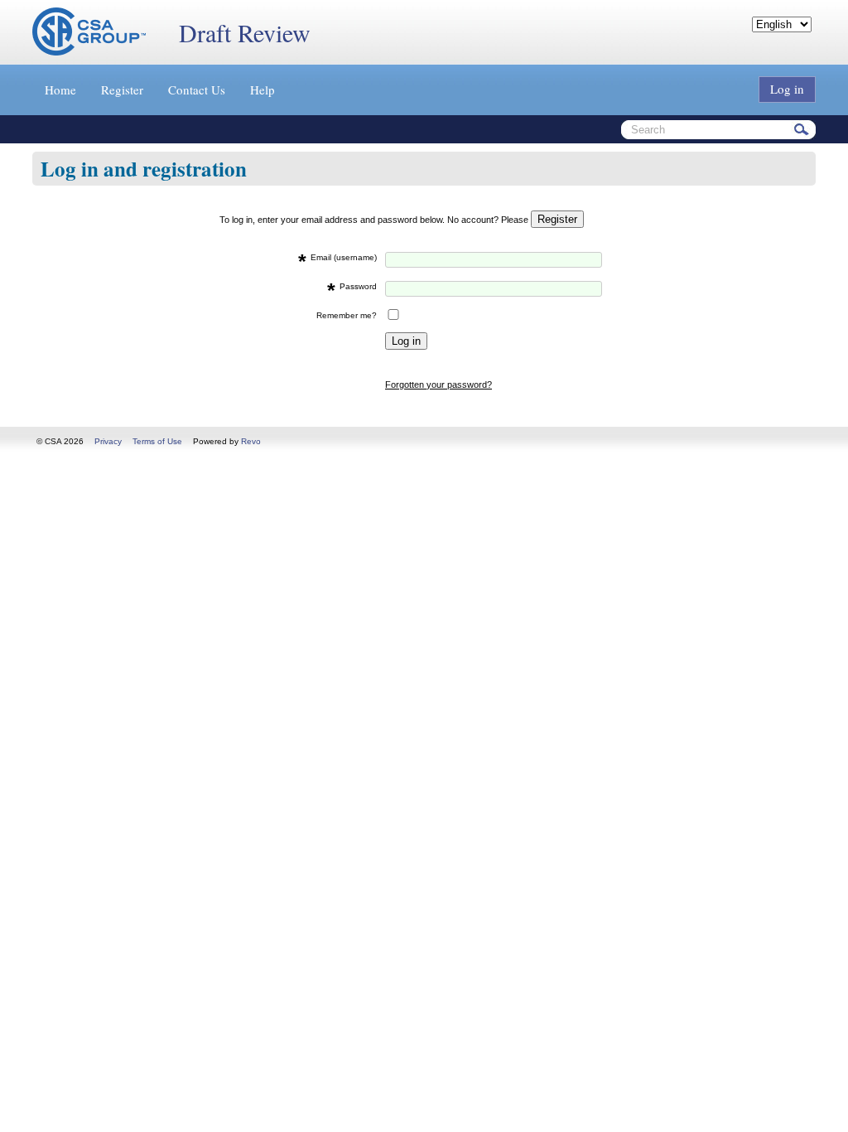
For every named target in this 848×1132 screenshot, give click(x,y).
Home (60, 89)
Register (122, 89)
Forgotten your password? (438, 384)
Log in (787, 88)
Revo (251, 441)
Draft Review (245, 32)
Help (262, 89)
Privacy (108, 441)
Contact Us (196, 89)
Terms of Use (157, 441)
